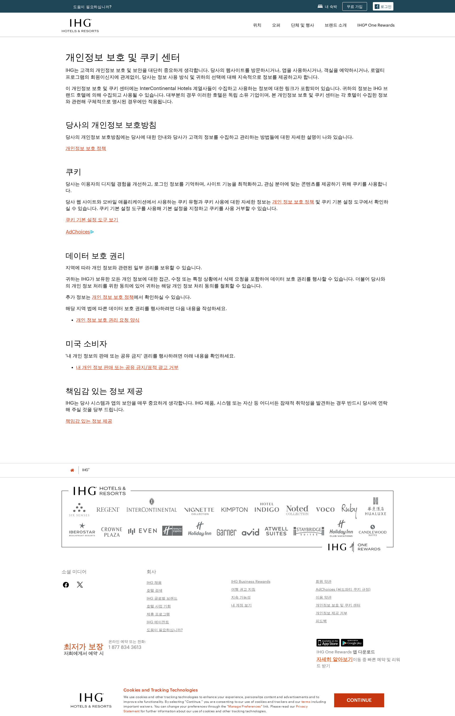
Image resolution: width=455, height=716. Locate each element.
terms (306, 701)
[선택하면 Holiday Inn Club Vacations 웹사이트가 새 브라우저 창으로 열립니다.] (341, 531)
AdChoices (78, 232)
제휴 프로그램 (158, 613)
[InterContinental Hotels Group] (80, 25)
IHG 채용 (154, 582)
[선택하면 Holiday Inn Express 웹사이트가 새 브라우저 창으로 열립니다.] (172, 531)
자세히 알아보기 (334, 658)
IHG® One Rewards (376, 25)
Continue (359, 700)
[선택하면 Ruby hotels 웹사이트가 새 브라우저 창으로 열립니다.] (349, 508)
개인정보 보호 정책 (86, 148)
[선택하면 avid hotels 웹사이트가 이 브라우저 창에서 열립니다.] (250, 531)
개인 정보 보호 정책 (293, 202)
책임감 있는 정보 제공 (89, 421)
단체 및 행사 (302, 25)
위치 (257, 25)
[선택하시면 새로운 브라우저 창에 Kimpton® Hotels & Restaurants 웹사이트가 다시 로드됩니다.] (234, 508)
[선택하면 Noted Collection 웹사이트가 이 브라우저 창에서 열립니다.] (297, 508)
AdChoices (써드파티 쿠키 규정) (343, 589)
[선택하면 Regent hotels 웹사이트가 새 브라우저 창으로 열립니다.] (108, 508)
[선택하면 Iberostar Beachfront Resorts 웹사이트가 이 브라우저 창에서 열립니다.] (82, 531)
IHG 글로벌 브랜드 (162, 598)
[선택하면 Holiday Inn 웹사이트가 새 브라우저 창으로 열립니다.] (199, 531)
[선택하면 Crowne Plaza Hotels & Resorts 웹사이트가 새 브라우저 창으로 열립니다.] (112, 531)
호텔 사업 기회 (159, 606)
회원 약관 (324, 581)
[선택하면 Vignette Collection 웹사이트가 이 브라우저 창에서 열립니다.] (199, 508)
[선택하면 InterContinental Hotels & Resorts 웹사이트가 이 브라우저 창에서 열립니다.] (152, 508)
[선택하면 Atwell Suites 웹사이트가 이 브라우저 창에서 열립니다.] (276, 531)
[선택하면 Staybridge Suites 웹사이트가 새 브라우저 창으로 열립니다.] (309, 531)
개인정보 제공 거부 (331, 612)
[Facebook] (67, 585)
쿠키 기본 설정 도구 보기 (92, 219)
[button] (383, 6)
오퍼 (276, 25)
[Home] (72, 470)
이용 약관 (324, 597)
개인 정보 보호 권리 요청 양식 (108, 320)
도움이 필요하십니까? (92, 6)
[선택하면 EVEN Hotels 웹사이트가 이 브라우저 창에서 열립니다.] (142, 531)
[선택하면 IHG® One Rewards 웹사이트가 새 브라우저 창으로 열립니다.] (354, 547)
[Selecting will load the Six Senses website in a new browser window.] (79, 508)
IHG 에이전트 (158, 621)
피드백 (321, 620)
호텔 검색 (154, 590)
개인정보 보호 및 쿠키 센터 (338, 605)
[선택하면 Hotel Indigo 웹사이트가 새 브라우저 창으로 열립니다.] (267, 508)
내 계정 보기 (241, 605)
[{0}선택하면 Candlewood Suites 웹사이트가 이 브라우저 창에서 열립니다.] (372, 531)
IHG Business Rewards (250, 581)
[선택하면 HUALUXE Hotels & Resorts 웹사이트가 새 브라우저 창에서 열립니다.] (375, 508)
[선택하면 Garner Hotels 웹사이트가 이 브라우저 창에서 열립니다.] (226, 531)
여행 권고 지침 (243, 589)
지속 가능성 (241, 597)
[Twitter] (80, 585)
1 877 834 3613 (124, 647)
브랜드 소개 (336, 25)
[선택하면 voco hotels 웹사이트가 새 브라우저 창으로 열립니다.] (325, 508)
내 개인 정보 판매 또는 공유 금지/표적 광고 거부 (127, 367)
